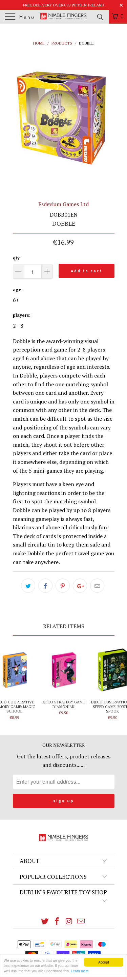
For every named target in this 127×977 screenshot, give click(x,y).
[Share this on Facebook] (45, 586)
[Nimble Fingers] (64, 17)
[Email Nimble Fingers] (81, 921)
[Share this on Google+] (80, 586)
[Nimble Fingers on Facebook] (57, 921)
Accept (103, 962)
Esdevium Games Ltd (63, 204)
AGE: (18, 289)
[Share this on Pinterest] (63, 586)
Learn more (80, 970)
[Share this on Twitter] (28, 586)
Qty (16, 258)
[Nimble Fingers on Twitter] (45, 921)
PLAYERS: (21, 315)
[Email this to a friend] (97, 586)
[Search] (99, 16)
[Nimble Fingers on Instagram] (69, 921)
